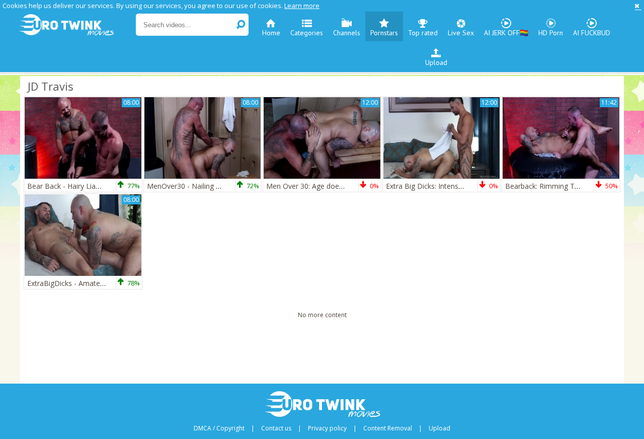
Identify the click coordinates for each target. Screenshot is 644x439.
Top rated (423, 32)
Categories (306, 32)
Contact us (276, 428)
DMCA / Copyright (219, 428)
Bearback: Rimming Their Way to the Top (572, 186)
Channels (346, 32)
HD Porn (550, 32)
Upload (436, 62)
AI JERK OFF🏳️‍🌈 (506, 32)
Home (271, 32)
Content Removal (387, 428)
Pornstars (384, 32)
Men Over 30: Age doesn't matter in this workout (345, 186)
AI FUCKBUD (591, 32)
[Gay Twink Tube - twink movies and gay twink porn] (77, 25)
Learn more (301, 5)
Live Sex (461, 32)
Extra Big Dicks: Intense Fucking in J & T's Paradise (468, 186)
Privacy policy (327, 428)
